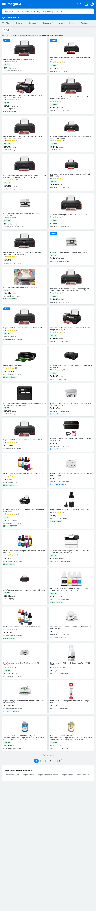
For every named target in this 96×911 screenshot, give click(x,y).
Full (7, 30)
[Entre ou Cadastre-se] (92, 4)
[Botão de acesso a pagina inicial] (41, 4)
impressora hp (67, 775)
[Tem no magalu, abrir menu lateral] (4, 4)
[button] (87, 11)
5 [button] (55, 761)
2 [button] (41, 761)
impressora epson (12, 775)
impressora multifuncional (48, 775)
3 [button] (45, 761)
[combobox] (48, 11)
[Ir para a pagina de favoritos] (79, 4)
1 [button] (36, 761)
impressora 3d (28, 775)
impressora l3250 (83, 775)
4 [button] (50, 761)
